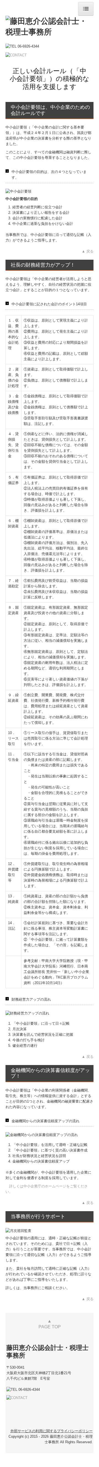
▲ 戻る (88, 251)
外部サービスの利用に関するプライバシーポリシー (51, 1431)
